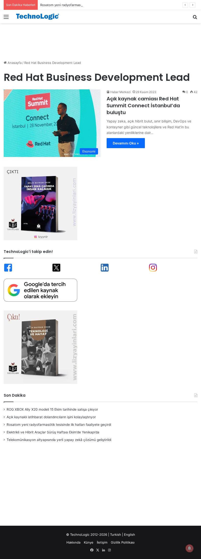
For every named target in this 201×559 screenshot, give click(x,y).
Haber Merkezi (120, 92)
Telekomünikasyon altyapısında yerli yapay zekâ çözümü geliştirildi (59, 440)
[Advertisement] (100, 39)
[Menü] (6, 18)
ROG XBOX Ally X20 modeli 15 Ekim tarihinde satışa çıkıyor (52, 409)
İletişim (102, 542)
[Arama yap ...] (194, 18)
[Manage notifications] (189, 548)
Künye (88, 542)
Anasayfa (14, 63)
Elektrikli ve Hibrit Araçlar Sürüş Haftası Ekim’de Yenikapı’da (53, 432)
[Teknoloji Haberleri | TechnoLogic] (39, 16)
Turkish (115, 534)
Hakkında (73, 542)
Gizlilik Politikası (123, 542)
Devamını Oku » (126, 143)
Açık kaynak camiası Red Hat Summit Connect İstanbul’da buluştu (143, 105)
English (129, 534)
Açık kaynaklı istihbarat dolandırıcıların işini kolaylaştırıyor (51, 417)
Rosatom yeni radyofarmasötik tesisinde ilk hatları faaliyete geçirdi (90, 5)
